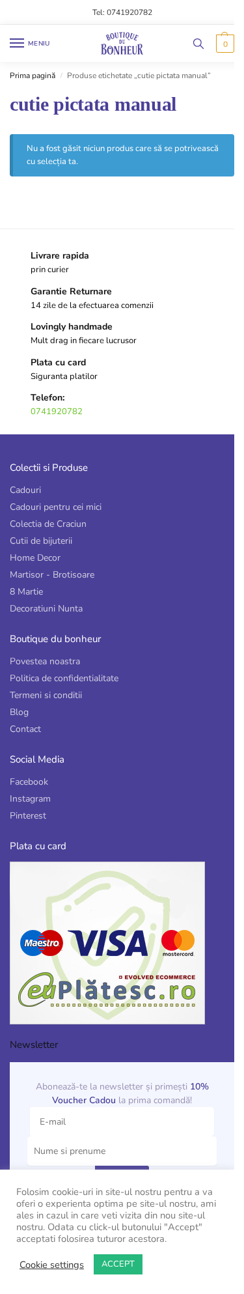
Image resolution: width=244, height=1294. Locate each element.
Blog (19, 712)
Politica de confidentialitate (64, 678)
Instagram (30, 799)
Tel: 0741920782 (122, 12)
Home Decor (35, 558)
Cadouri (25, 490)
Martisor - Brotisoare (52, 575)
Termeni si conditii (46, 695)
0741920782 (57, 411)
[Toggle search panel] (198, 43)
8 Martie (26, 591)
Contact (25, 729)
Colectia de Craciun (48, 524)
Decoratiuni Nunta (46, 608)
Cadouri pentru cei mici (56, 507)
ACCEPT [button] (118, 1264)
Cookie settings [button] (52, 1265)
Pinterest (28, 815)
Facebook (29, 782)
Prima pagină (32, 75)
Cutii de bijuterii (41, 541)
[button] (223, 44)
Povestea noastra (45, 661)
